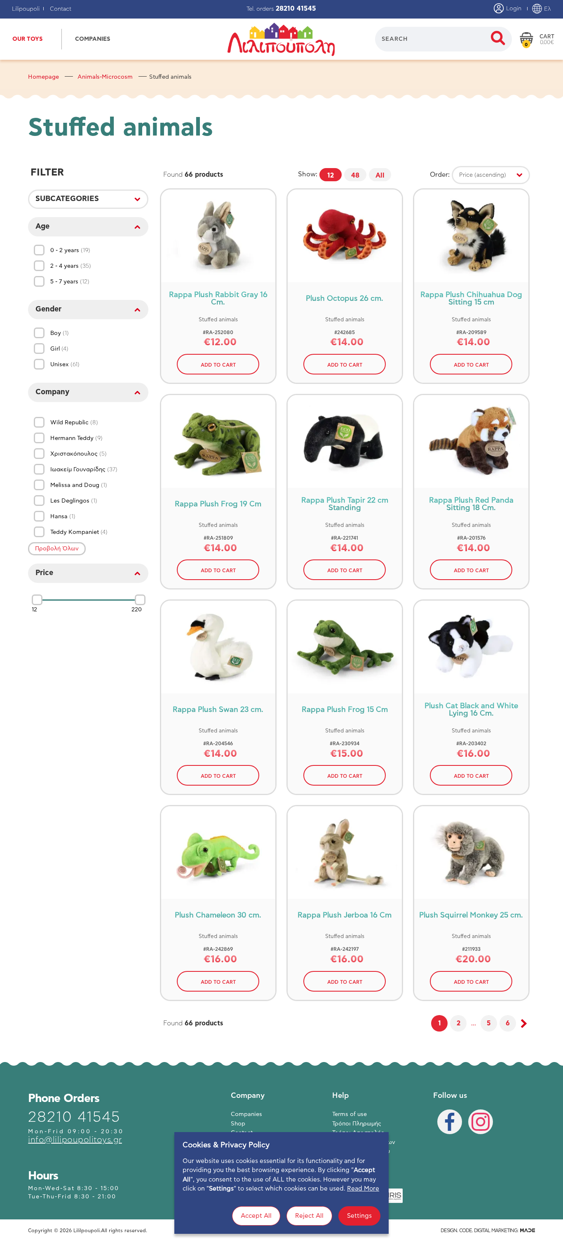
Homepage (43, 77)
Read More (363, 1189)
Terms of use (349, 1114)
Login (512, 9)
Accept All (256, 1216)
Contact (60, 9)
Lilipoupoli (26, 9)
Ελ (546, 9)
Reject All (309, 1216)
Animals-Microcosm (105, 77)
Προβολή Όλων (57, 549)
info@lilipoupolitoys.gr (75, 1140)
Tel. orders (281, 9)
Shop (238, 1124)
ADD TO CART (218, 365)
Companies (246, 1114)
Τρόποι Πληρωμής (356, 1124)
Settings (359, 1216)
